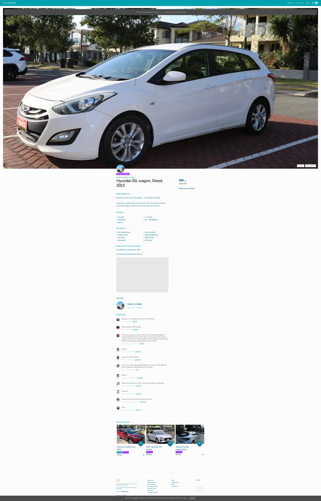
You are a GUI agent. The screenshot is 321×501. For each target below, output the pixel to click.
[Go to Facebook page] (196, 480)
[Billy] (118, 408)
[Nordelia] (118, 349)
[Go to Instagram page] (199, 480)
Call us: (122, 491)
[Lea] (118, 319)
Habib (126, 177)
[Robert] (118, 357)
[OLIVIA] (118, 383)
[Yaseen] (118, 391)
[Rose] (118, 327)
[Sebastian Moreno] (118, 335)
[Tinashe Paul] (118, 400)
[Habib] (120, 305)
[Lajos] (118, 365)
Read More (120, 212)
